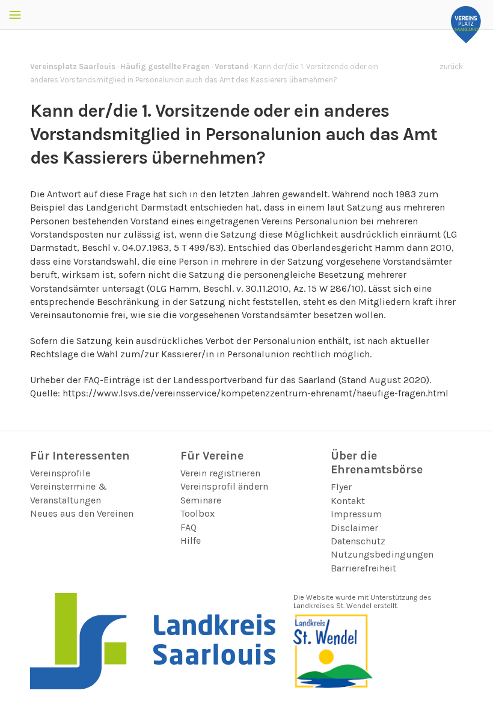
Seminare (200, 500)
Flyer (341, 487)
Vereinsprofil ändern (224, 486)
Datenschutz (358, 541)
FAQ (188, 527)
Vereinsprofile (60, 473)
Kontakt (348, 500)
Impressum (356, 514)
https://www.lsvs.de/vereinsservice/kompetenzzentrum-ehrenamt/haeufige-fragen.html (256, 393)
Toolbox (197, 513)
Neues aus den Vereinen (81, 513)
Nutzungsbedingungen (382, 554)
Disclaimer (354, 528)
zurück (451, 66)
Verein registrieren (220, 473)
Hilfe (190, 540)
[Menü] (15, 15)
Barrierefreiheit (363, 568)
